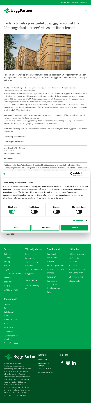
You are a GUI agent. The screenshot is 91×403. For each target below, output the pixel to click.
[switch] (34, 212)
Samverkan (31, 280)
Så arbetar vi (53, 249)
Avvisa (16, 228)
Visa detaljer (78, 220)
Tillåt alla (74, 228)
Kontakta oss (10, 299)
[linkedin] (74, 363)
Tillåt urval (45, 228)
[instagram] (68, 363)
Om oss (7, 249)
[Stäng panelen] (87, 174)
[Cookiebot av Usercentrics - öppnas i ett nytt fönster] (71, 174)
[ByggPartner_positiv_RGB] (18, 8)
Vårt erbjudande (33, 249)
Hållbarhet (74, 249)
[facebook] (62, 363)
